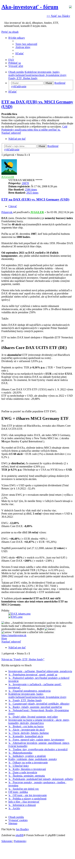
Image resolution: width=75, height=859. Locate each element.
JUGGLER (7, 176)
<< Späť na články (58, 16)
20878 (25, 183)
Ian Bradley (22, 829)
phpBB (20, 835)
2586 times (31, 189)
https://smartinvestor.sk (13, 635)
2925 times (32, 192)
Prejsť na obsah (9, 31)
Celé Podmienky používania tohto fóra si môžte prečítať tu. (34, 128)
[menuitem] (26, 44)
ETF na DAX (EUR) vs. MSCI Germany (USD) (35, 199)
